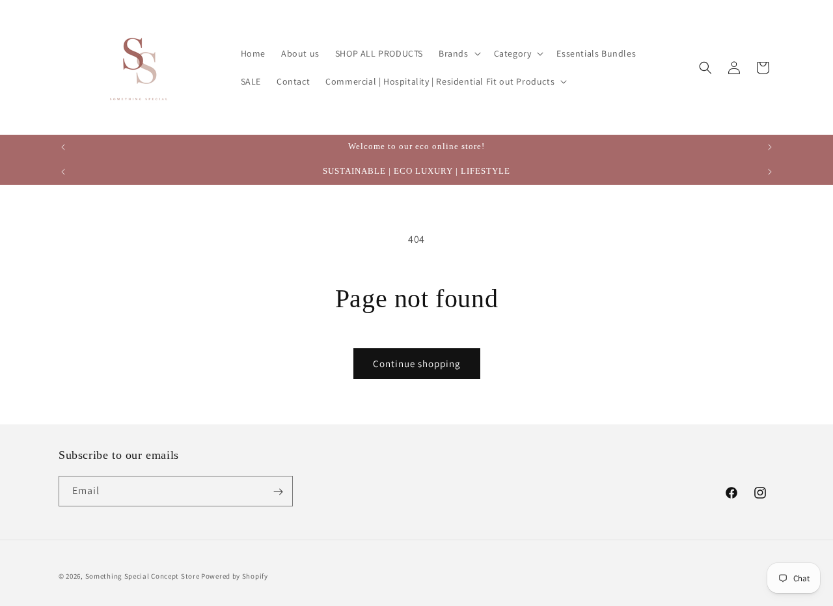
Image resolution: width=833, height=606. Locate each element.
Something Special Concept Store (142, 576)
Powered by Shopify (234, 576)
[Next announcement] (770, 147)
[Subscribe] (278, 491)
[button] (458, 53)
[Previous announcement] (63, 147)
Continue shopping (417, 363)
